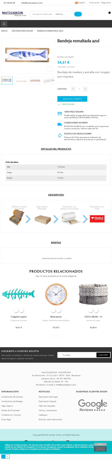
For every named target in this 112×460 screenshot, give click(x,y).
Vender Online (55, 435)
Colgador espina (19, 316)
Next (50, 56)
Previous (5, 56)
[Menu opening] (4, 23)
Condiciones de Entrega (11, 401)
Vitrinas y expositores (48, 410)
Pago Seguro (7, 406)
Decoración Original (47, 401)
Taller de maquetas (47, 406)
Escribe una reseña (65, 57)
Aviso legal (6, 419)
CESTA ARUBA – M (93, 316)
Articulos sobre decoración (50, 419)
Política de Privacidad (10, 410)
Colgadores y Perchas (19, 320)
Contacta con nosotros (11, 415)
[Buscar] (78, 14)
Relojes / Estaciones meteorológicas (55, 320)
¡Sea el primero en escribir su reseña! (57, 258)
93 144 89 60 (9, 3)
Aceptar (100, 444)
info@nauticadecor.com (31, 3)
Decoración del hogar (48, 397)
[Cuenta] (104, 14)
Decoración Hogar (93, 320)
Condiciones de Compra (12, 397)
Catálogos (43, 415)
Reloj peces (56, 316)
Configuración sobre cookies (100, 449)
